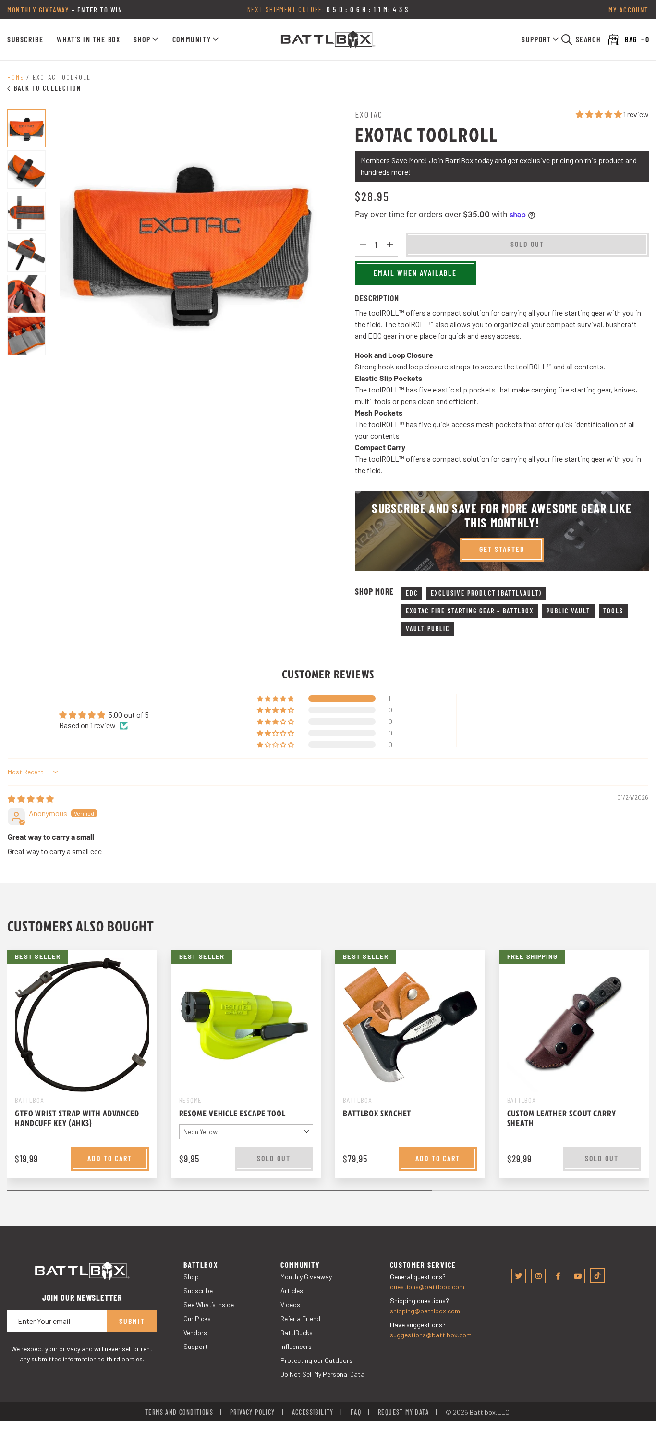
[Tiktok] (597, 1275)
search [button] (588, 39)
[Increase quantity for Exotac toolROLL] (390, 244)
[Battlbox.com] (328, 39)
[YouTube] (578, 1276)
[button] (146, 39)
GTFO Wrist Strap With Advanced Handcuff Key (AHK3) (77, 1118)
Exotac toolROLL (62, 77)
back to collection (47, 88)
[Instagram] (538, 1276)
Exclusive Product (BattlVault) (486, 593)
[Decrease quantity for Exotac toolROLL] (363, 244)
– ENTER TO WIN (65, 9)
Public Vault (568, 611)
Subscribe (25, 39)
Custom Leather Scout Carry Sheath (561, 1118)
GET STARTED (502, 548)
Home (15, 77)
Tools (613, 611)
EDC (412, 593)
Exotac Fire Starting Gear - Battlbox (470, 611)
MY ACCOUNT (628, 9)
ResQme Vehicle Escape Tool (232, 1113)
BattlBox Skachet (377, 1113)
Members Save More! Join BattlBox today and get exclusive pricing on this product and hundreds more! (499, 166)
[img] (31, 798)
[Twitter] (518, 1276)
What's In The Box (88, 39)
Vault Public (427, 629)
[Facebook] (558, 1276)
